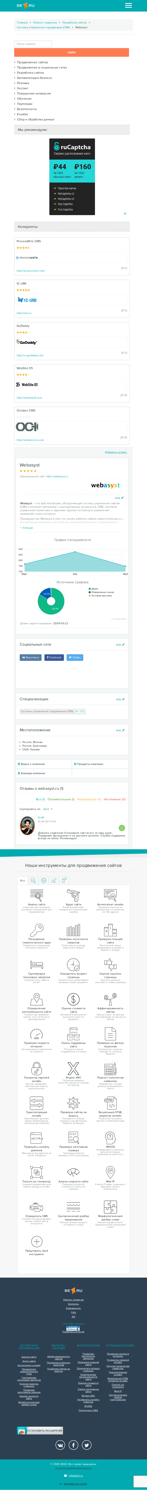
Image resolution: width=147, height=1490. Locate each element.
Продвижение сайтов (31, 62)
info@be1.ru (76, 1475)
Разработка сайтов (75, 22)
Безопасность (26, 109)
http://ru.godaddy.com (30, 355)
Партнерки (23, 104)
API (73, 1317)
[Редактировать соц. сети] (120, 644)
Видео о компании (32, 764)
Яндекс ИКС (88, 1396)
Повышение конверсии (33, 93)
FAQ (73, 1312)
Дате (46, 809)
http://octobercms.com (30, 440)
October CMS (26, 410)
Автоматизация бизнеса (33, 78)
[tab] (33, 881)
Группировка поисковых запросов (29, 1379)
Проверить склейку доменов (88, 1401)
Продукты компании (89, 764)
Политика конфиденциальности (73, 1468)
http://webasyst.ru (57, 476)
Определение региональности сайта (88, 1377)
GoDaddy (23, 326)
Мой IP (118, 1391)
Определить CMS (88, 1410)
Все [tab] (22, 880)
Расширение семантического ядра (29, 1371)
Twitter (76, 657)
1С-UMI (21, 283)
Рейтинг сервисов (45, 22)
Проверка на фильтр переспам (58, 1364)
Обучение (23, 99)
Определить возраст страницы (88, 1369)
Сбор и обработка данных (34, 119)
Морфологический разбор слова (29, 1403)
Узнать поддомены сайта (88, 1390)
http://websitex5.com (29, 397)
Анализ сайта (29, 1357)
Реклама (22, 83)
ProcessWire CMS (29, 241)
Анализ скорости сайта (29, 1397)
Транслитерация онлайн (118, 1373)
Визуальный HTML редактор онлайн (118, 1379)
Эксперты (73, 1304)
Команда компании (32, 773)
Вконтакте (32, 657)
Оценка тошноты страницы (29, 1385)
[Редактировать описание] (119, 497)
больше (28, 527)
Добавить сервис (116, 452)
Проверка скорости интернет (118, 1355)
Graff (41, 817)
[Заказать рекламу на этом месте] (125, 213)
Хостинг (22, 88)
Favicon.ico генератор (118, 1386)
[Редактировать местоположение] (120, 730)
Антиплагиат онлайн (29, 1365)
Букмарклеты (73, 1308)
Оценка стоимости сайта (88, 1384)
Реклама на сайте (75, 1484)
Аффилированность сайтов (58, 1358)
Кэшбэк (21, 114)
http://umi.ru (24, 313)
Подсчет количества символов (118, 1367)
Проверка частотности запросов (88, 1356)
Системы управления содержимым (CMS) (43, 27)
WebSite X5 (25, 368)
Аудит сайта (29, 1361)
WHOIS (88, 1406)
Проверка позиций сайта (88, 1363)
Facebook (54, 657)
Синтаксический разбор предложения (118, 1397)
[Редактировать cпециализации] (120, 699)
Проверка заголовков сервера (28, 1391)
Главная (22, 22)
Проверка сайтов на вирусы (58, 1370)
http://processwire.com (31, 270)
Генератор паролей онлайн (118, 1361)
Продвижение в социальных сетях (41, 67)
